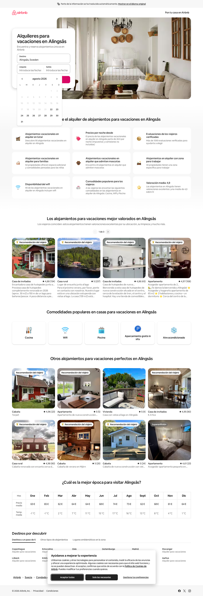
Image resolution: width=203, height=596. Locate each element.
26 (33, 115)
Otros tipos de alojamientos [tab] (54, 539)
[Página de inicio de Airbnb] (19, 12)
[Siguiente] (107, 231)
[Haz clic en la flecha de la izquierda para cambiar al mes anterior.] (22, 79)
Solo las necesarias (101, 577)
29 (51, 115)
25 (28, 115)
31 (22, 121)
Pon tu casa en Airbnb (177, 12)
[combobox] (43, 60)
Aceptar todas (67, 577)
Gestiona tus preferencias (136, 577)
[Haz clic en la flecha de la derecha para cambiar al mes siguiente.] (57, 79)
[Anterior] (95, 231)
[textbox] (30, 70)
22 (51, 109)
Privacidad (38, 591)
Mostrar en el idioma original (132, 4)
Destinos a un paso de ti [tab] (24, 539)
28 (45, 115)
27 (39, 115)
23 (57, 109)
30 (57, 115)
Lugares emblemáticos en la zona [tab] (89, 539)
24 (22, 115)
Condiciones (52, 591)
